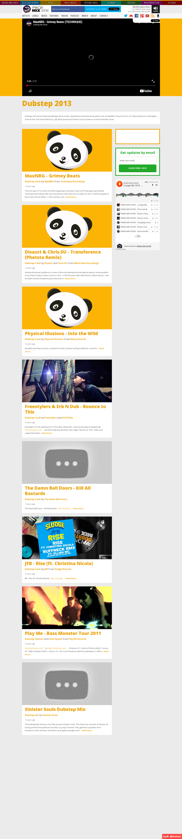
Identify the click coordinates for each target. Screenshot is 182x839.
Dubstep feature (34, 639)
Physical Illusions (54, 339)
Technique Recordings (72, 181)
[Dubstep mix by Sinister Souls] (67, 683)
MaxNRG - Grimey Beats (52, 176)
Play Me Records (77, 639)
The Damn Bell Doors (56, 499)
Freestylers (51, 417)
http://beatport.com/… (34, 430)
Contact (104, 15)
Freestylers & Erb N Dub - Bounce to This (65, 409)
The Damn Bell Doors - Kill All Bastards (58, 490)
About (94, 15)
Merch (85, 15)
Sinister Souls (50, 715)
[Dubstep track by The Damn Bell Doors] (67, 462)
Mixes (44, 15)
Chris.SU (62, 263)
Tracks (64, 15)
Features (54, 15)
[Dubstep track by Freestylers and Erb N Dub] (67, 380)
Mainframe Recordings (86, 263)
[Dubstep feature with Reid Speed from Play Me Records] (67, 607)
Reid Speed (56, 639)
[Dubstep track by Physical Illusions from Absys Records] (67, 307)
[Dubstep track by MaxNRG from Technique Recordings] (67, 150)
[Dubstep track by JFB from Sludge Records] (67, 537)
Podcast (75, 15)
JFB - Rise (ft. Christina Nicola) (59, 563)
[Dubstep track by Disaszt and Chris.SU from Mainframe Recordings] (67, 226)
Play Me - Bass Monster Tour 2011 (63, 633)
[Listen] (156, 9)
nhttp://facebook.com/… (57, 648)
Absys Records (78, 339)
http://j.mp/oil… (64, 508)
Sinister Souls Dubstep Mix (55, 709)
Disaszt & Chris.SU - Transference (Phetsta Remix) (63, 254)
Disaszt (49, 263)
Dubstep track (33, 181)
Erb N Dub (67, 417)
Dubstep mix (32, 715)
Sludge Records (62, 569)
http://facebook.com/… (35, 648)
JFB (46, 569)
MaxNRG (49, 181)
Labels (35, 15)
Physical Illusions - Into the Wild (61, 333)
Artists (26, 15)
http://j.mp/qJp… (57, 578)
